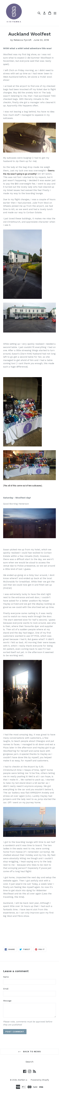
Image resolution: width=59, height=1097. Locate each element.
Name (6, 977)
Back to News (31, 1051)
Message (7, 1001)
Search (29, 1061)
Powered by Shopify (40, 1080)
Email (5, 989)
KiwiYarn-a (22, 1080)
